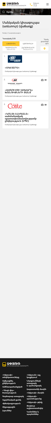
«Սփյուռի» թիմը (34, 402)
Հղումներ (7, 410)
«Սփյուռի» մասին (35, 392)
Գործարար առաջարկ (13, 396)
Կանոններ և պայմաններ (33, 413)
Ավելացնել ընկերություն (9, 382)
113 (35, 5)
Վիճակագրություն (11, 403)
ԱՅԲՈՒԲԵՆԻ (28, 43)
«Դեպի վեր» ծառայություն (9, 391)
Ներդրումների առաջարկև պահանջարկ (34, 383)
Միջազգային (8, 407)
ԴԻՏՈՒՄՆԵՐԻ (11, 48)
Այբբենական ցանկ (11, 400)
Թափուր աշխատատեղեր (35, 407)
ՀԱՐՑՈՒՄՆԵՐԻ (28, 48)
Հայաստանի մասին (36, 389)
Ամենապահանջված (12, 387)
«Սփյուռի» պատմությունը (34, 397)
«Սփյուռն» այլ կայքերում (34, 376)
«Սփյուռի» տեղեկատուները (10, 376)
